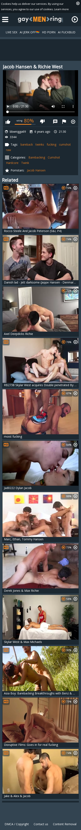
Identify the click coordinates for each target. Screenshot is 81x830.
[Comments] (55, 121)
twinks (40, 144)
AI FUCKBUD (66, 32)
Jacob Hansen (36, 170)
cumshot (65, 144)
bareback (27, 144)
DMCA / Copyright (17, 824)
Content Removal (64, 824)
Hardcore (12, 163)
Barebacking (36, 157)
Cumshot (54, 157)
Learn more (61, 9)
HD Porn (48, 32)
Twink (25, 163)
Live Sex (11, 32)
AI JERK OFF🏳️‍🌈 (29, 32)
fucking (51, 144)
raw (8, 150)
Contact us (41, 824)
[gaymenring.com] (40, 19)
